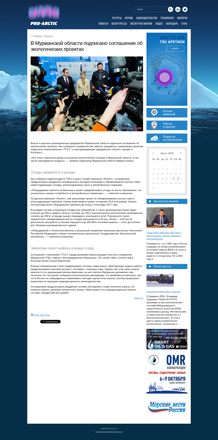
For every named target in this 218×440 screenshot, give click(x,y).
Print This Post (42, 315)
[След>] (181, 153)
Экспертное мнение (141, 24)
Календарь (172, 24)
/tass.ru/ (138, 298)
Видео (159, 24)
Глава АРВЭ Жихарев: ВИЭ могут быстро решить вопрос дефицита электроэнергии (164, 235)
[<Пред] (153, 153)
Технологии (167, 18)
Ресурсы (117, 18)
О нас (184, 24)
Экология (182, 18)
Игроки (129, 18)
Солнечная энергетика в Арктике (163, 291)
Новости (103, 24)
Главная (37, 36)
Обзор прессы (119, 24)
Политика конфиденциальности (109, 432)
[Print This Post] (32, 315)
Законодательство (146, 18)
